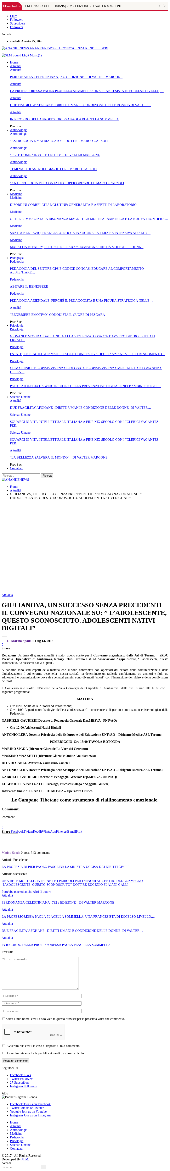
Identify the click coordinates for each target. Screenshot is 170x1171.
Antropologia (18, 130)
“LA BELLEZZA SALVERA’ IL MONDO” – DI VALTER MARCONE (59, 457)
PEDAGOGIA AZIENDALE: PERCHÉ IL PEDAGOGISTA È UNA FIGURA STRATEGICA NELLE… (81, 300)
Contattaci (16, 468)
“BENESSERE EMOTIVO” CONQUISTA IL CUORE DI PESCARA (57, 314)
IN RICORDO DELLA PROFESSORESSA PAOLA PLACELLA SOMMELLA (64, 119)
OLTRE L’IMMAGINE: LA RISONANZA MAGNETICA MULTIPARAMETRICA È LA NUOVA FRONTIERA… (89, 219)
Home (14, 62)
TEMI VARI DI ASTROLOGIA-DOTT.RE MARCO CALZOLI (53, 169)
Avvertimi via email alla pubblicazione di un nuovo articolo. (45, 1053)
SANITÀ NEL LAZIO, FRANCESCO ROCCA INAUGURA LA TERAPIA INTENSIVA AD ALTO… (80, 233)
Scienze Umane (20, 397)
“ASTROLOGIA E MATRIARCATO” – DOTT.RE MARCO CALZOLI (59, 141)
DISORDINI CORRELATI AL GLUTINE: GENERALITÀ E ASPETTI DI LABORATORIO (73, 204)
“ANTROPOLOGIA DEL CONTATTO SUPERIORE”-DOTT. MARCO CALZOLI (67, 183)
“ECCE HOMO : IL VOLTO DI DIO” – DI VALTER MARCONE (55, 155)
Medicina (16, 194)
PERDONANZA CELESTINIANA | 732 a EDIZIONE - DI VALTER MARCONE (72, 6)
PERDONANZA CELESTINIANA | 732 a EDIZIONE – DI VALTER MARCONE (66, 77)
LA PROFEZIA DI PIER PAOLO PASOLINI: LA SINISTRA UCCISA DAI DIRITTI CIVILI (65, 866)
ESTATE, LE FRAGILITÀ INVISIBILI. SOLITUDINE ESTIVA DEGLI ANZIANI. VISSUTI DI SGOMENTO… (87, 354)
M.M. (25, 1159)
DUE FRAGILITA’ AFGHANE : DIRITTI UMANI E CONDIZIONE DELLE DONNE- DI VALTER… (80, 105)
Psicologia (16, 325)
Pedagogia (17, 258)
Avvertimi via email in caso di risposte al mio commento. (43, 1046)
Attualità (15, 66)
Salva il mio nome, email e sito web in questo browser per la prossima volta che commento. (65, 1019)
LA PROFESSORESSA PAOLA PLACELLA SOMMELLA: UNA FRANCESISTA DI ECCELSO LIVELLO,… (87, 91)
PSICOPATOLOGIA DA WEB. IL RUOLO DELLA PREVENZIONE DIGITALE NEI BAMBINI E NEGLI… (85, 386)
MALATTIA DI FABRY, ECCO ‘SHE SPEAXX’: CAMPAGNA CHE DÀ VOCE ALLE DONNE (76, 247)
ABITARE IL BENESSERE (29, 286)
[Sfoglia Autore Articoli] (10, 849)
